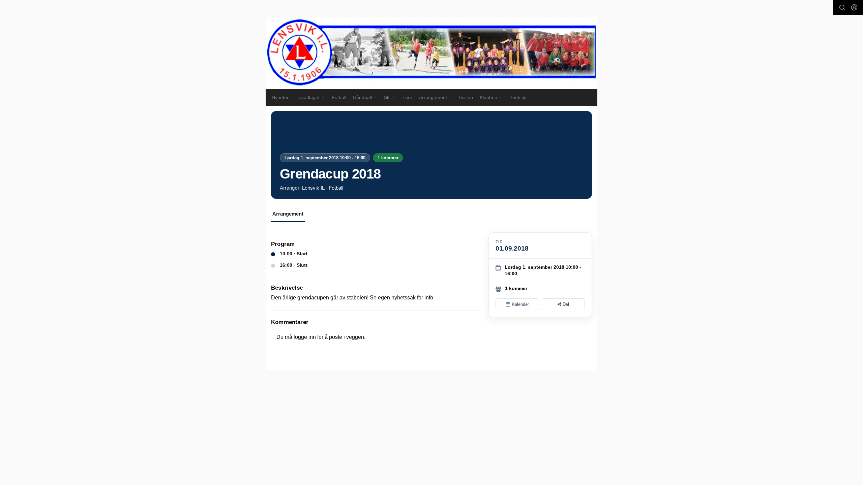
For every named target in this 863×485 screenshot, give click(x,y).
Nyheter (280, 97)
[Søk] (842, 7)
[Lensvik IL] (431, 53)
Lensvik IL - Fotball (322, 188)
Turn (407, 97)
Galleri (466, 97)
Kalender (519, 304)
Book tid (518, 97)
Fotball (339, 97)
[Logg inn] (854, 7)
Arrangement (287, 214)
